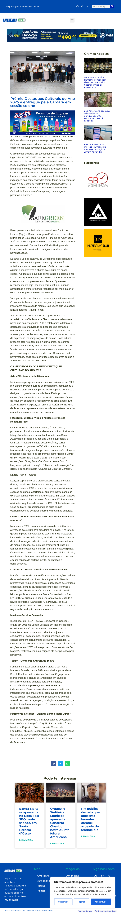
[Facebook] (77, 6)
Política (41, 890)
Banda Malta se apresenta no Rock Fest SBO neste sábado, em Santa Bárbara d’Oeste (29, 821)
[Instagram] (82, 6)
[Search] (112, 6)
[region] (82, 892)
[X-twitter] (87, 6)
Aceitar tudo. (101, 901)
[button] (72, 20)
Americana (43, 875)
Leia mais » (26, 840)
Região (41, 885)
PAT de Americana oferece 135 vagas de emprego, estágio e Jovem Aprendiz (95, 148)
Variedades (43, 880)
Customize (63, 901)
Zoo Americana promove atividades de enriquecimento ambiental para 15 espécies (97, 116)
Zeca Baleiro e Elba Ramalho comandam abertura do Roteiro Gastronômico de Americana (95, 82)
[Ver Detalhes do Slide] (42, 122)
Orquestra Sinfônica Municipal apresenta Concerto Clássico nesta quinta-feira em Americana (60, 823)
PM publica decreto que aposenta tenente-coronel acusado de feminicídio (90, 819)
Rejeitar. (81, 901)
